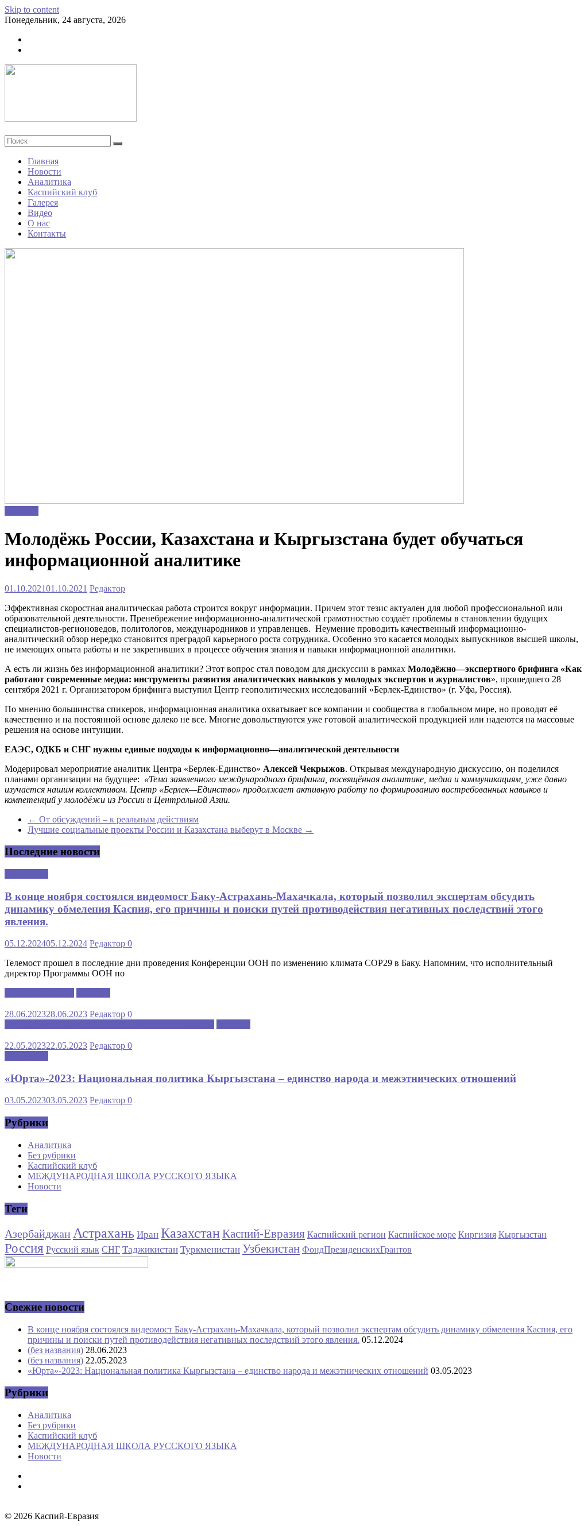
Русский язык (72, 1249)
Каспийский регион (346, 1234)
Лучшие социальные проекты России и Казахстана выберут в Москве (171, 830)
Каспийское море (422, 1234)
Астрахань (103, 1233)
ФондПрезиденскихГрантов (357, 1249)
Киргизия (477, 1234)
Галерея (43, 202)
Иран (147, 1234)
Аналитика (49, 182)
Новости (44, 171)
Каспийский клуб (62, 192)
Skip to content (32, 9)
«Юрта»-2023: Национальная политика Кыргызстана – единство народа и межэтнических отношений (260, 1078)
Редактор (107, 588)
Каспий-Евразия (263, 1234)
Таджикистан (150, 1249)
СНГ (111, 1249)
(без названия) (55, 1350)
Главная (43, 161)
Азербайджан (38, 1233)
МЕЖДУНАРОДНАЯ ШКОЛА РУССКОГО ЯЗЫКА (109, 1024)
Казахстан (190, 1233)
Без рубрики (52, 1155)
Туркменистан (210, 1249)
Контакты (47, 233)
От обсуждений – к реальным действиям (113, 819)
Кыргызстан (522, 1234)
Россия (24, 1248)
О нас (39, 223)
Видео (40, 213)
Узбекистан (271, 1248)
